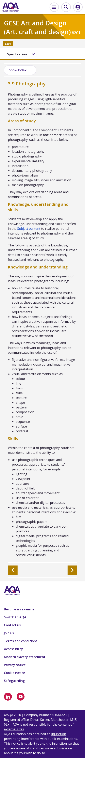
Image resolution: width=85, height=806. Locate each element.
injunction (58, 734)
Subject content (28, 228)
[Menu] (54, 7)
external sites (14, 729)
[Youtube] (21, 697)
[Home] (10, 7)
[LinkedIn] (8, 697)
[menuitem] (54, 7)
